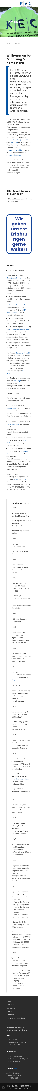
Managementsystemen (15, 278)
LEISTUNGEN (10, 1008)
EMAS (15, 479)
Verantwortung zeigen (20, 779)
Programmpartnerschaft (21, 680)
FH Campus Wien (13, 424)
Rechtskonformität (23, 353)
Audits (26, 140)
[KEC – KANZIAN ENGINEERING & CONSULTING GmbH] (26, 3)
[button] (3, 1087)
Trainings (14, 142)
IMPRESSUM (10, 1015)
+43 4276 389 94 (13, 1061)
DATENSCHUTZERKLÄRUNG (16, 1018)
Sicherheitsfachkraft (17, 305)
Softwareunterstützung (15, 150)
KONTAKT (10, 1012)
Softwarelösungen (13, 155)
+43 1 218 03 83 (13, 1045)
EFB (24, 479)
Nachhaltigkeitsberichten (19, 329)
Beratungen (18, 140)
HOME (8, 44)
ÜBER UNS (10, 1005)
